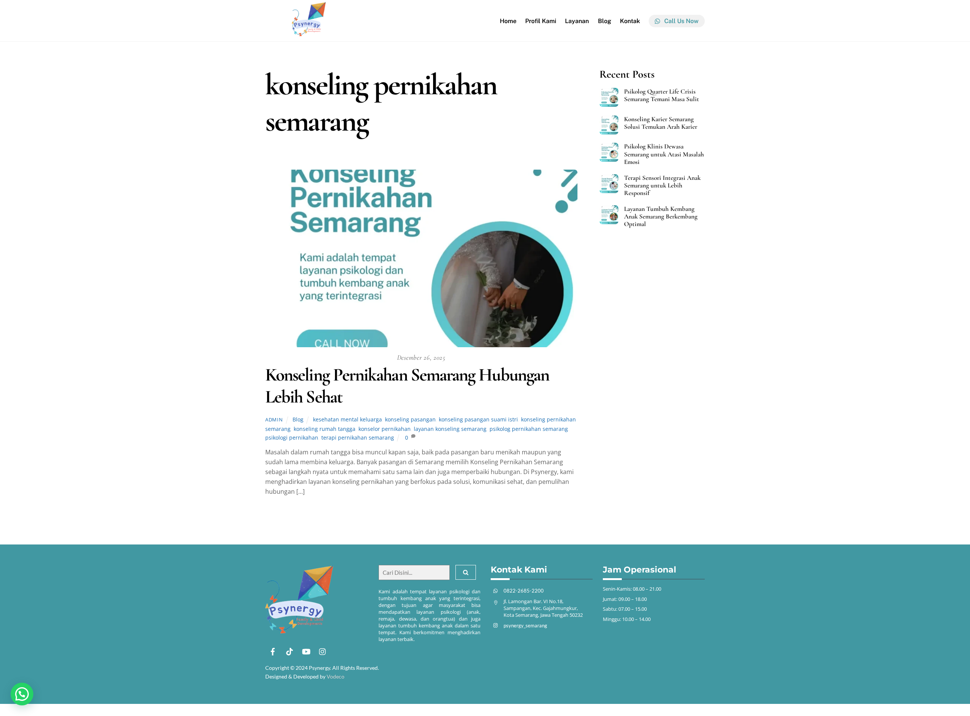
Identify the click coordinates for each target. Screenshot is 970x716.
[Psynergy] (309, 33)
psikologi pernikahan (291, 437)
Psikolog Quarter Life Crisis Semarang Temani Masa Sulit (661, 95)
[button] (22, 694)
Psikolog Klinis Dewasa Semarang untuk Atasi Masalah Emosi (664, 154)
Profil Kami (540, 21)
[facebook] (272, 650)
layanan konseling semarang (450, 428)
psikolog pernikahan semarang (529, 428)
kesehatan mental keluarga (347, 419)
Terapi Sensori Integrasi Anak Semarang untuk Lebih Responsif (662, 185)
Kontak (630, 21)
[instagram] (322, 650)
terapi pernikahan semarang (357, 437)
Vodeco (335, 676)
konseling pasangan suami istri (478, 419)
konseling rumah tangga (324, 428)
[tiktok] (289, 650)
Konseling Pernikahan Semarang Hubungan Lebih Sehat (407, 386)
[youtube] (306, 650)
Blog (604, 21)
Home (508, 21)
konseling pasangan (410, 419)
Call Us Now (681, 21)
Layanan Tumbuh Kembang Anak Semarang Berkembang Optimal (661, 216)
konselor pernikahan (384, 428)
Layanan (577, 21)
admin (274, 419)
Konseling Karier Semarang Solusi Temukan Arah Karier (660, 123)
